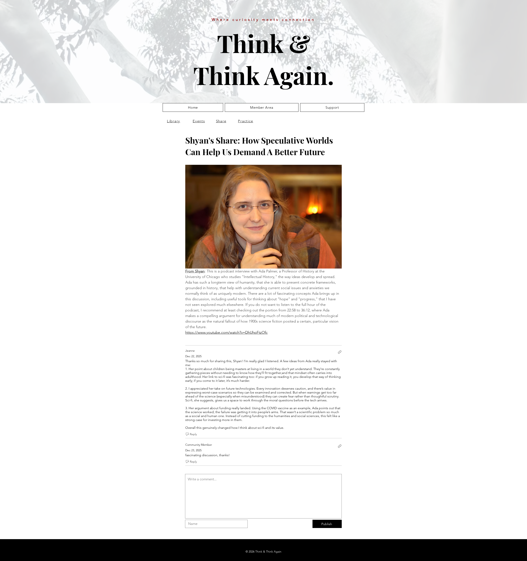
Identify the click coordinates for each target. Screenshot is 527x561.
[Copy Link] (340, 352)
